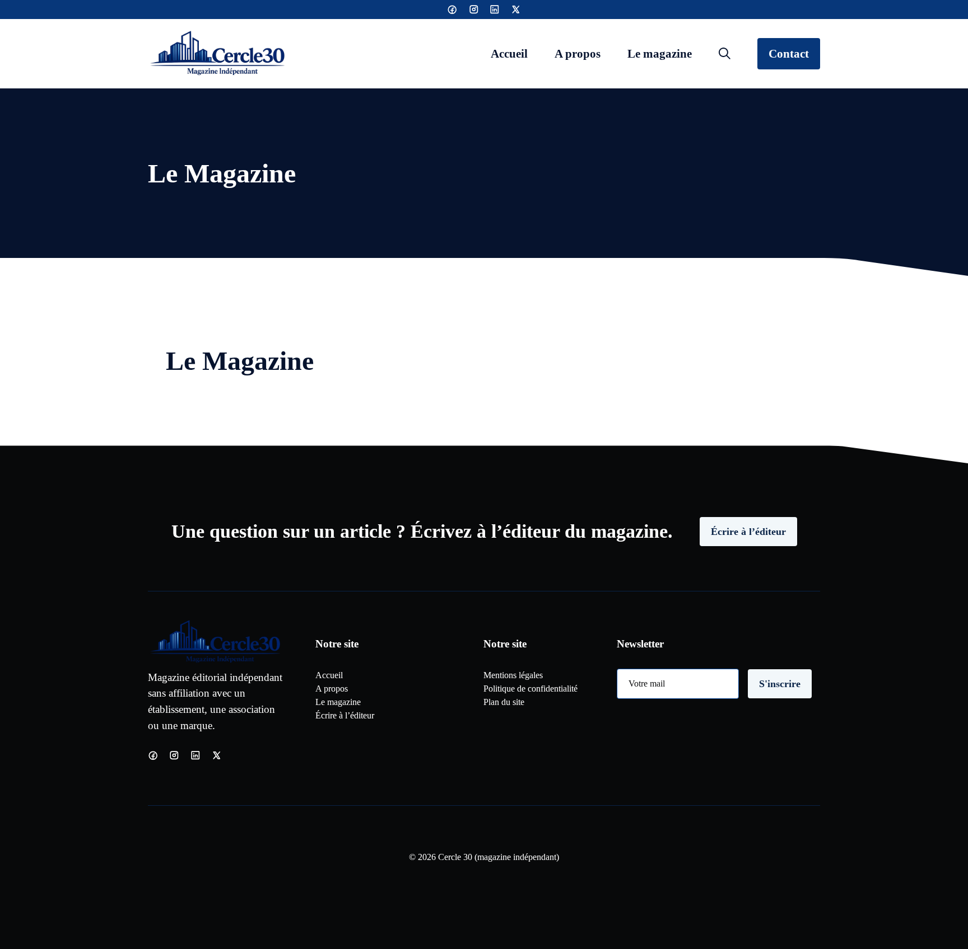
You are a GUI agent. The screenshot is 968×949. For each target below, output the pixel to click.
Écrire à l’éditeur (748, 531)
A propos (578, 53)
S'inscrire (780, 683)
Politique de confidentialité (530, 688)
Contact (789, 53)
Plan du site (503, 702)
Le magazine (659, 53)
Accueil (509, 53)
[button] (724, 54)
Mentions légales (513, 675)
